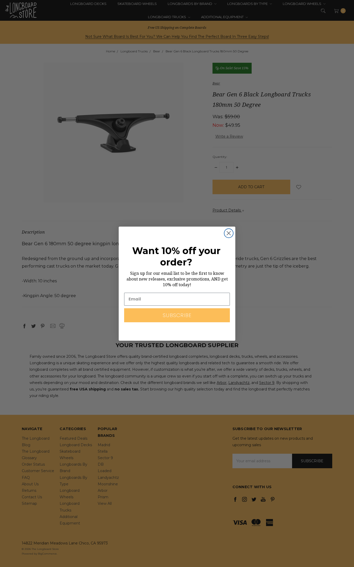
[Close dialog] (228, 233)
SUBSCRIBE (177, 315)
